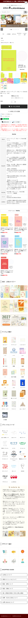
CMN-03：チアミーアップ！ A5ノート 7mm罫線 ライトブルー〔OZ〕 (20, 251)
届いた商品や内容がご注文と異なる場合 (13, 593)
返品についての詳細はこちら (7, 114)
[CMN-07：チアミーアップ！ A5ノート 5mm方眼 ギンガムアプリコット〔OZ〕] (20, 220)
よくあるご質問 (25, 34)
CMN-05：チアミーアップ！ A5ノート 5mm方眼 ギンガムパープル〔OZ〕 (7, 251)
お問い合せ (14, 34)
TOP (3, 34)
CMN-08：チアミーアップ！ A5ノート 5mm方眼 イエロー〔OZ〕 (7, 229)
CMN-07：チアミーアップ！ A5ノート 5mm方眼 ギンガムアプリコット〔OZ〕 (20, 229)
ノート (2, 40)
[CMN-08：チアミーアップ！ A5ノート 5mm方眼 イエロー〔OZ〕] (7, 220)
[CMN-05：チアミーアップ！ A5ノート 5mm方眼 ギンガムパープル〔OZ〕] (7, 241)
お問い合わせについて (8, 602)
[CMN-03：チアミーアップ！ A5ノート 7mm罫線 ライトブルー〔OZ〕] (20, 241)
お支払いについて (7, 574)
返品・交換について (8, 588)
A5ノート (12, 42)
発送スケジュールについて (9, 579)
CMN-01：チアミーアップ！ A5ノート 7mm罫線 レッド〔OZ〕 (7, 272)
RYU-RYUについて (19, 34)
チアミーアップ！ (4, 42)
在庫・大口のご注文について (10, 597)
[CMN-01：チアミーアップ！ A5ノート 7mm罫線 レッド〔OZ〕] (7, 262)
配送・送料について (8, 584)
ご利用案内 (9, 34)
